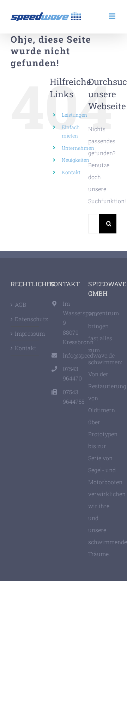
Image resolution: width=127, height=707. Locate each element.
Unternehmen (78, 148)
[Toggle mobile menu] (112, 16)
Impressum (25, 333)
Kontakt (71, 172)
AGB (20, 304)
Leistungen (74, 114)
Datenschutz (25, 319)
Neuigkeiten (75, 160)
